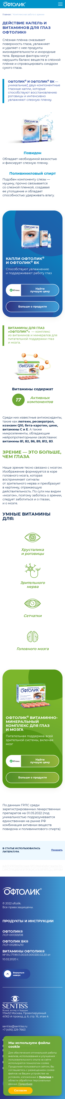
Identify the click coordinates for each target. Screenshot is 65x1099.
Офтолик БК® (15, 941)
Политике (45, 1077)
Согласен (20, 1090)
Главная (6, 14)
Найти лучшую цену (40, 290)
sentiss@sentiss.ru (14, 1026)
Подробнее (25, 1083)
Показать (56, 849)
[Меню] (60, 4)
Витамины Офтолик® (23, 951)
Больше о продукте (32, 306)
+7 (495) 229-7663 (14, 1029)
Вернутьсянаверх (18, 973)
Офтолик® (12, 931)
